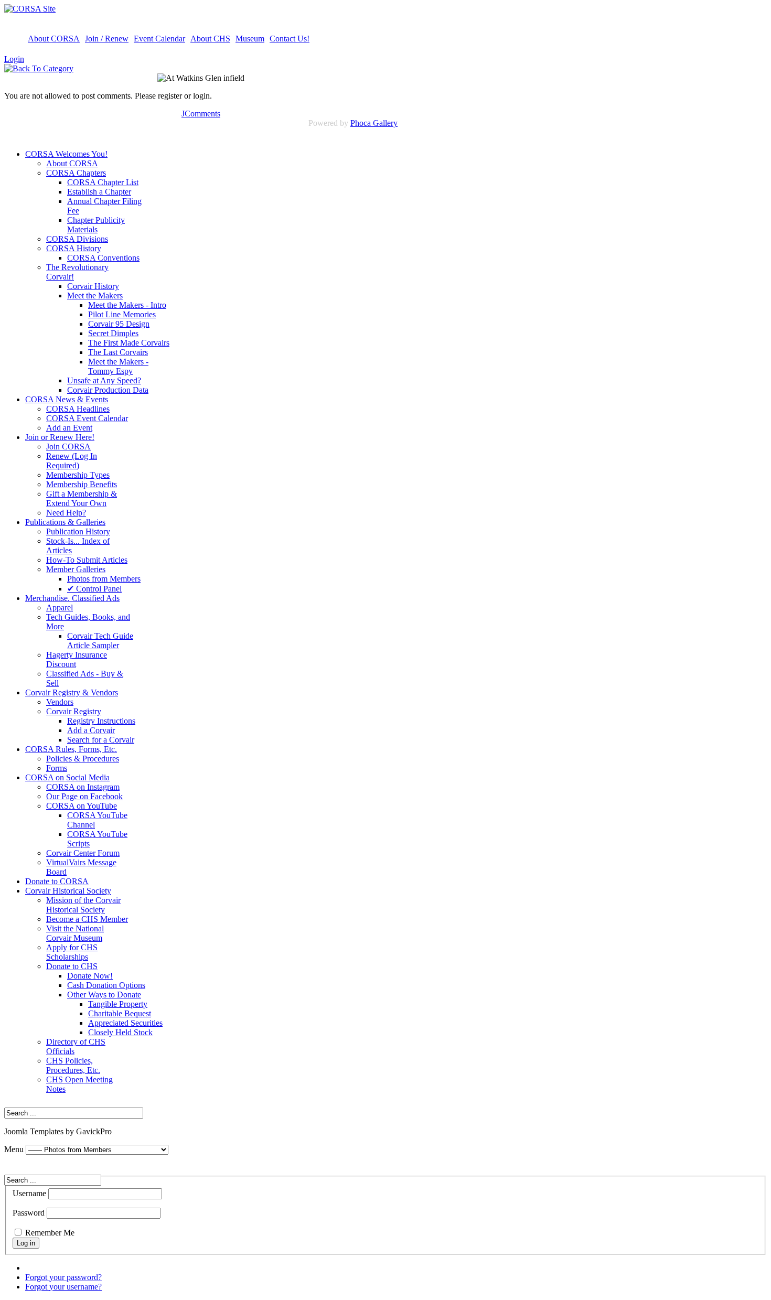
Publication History (78, 531)
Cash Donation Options (106, 985)
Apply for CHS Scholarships (72, 952)
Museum (249, 38)
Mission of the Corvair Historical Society (83, 905)
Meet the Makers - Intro (127, 304)
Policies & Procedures (82, 758)
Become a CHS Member (87, 919)
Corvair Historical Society (68, 890)
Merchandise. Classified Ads (72, 598)
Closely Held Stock (120, 1032)
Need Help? (66, 512)
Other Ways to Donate (104, 994)
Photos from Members (104, 578)
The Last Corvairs (118, 352)
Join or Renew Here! (59, 437)
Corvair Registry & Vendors (71, 692)
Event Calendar (159, 38)
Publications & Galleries (65, 522)
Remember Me (49, 1232)
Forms (56, 768)
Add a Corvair (91, 730)
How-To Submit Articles (86, 559)
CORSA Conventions (103, 257)
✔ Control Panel (94, 588)
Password (29, 1212)
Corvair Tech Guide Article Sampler (100, 640)
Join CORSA (68, 446)
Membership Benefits (81, 484)
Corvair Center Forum (83, 852)
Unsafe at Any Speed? (104, 380)
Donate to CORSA (57, 881)
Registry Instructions (101, 720)
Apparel (59, 607)
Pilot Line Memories (122, 314)
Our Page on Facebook (84, 796)
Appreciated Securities (125, 1022)
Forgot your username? (63, 1286)
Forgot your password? (63, 1277)
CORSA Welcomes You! (66, 153)
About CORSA (54, 38)
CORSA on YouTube (81, 805)
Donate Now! (90, 975)
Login (14, 59)
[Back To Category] (38, 68)
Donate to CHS (72, 966)
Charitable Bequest (119, 1013)
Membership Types (78, 474)
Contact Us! (289, 38)
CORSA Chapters (76, 172)
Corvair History (93, 286)
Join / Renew (106, 38)
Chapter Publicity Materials (96, 225)
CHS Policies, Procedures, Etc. (73, 1065)
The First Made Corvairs (128, 342)
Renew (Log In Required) (71, 461)
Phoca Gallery (374, 123)
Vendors (59, 701)
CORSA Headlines (78, 408)
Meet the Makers (95, 295)
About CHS (210, 38)
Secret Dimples (113, 333)
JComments (200, 113)
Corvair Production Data (107, 389)
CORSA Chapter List (102, 182)
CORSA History (73, 248)
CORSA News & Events (66, 399)
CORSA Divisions (77, 238)
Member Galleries (75, 569)
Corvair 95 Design (118, 323)
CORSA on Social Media (67, 777)
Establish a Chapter (99, 191)
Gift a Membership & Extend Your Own (81, 498)
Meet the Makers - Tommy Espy (118, 366)
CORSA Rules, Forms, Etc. (71, 749)
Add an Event (69, 427)
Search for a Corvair (100, 739)
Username (29, 1193)
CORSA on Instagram (83, 786)
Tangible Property (117, 1004)
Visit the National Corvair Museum (75, 933)
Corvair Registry (73, 711)
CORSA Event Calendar (87, 418)
